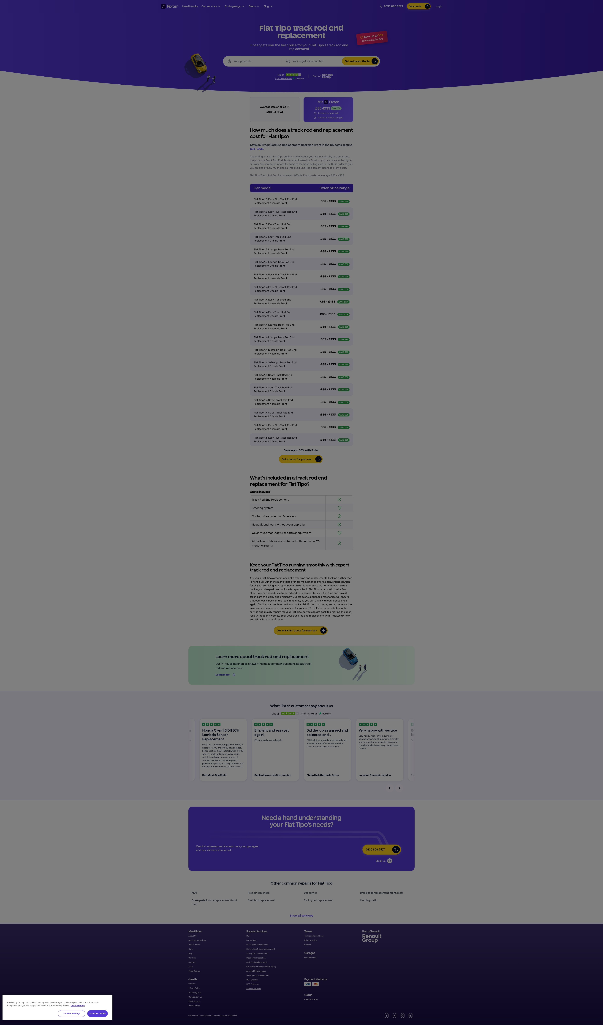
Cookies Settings (71, 1013)
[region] (57, 1007)
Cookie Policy (78, 1005)
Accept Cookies (97, 1013)
